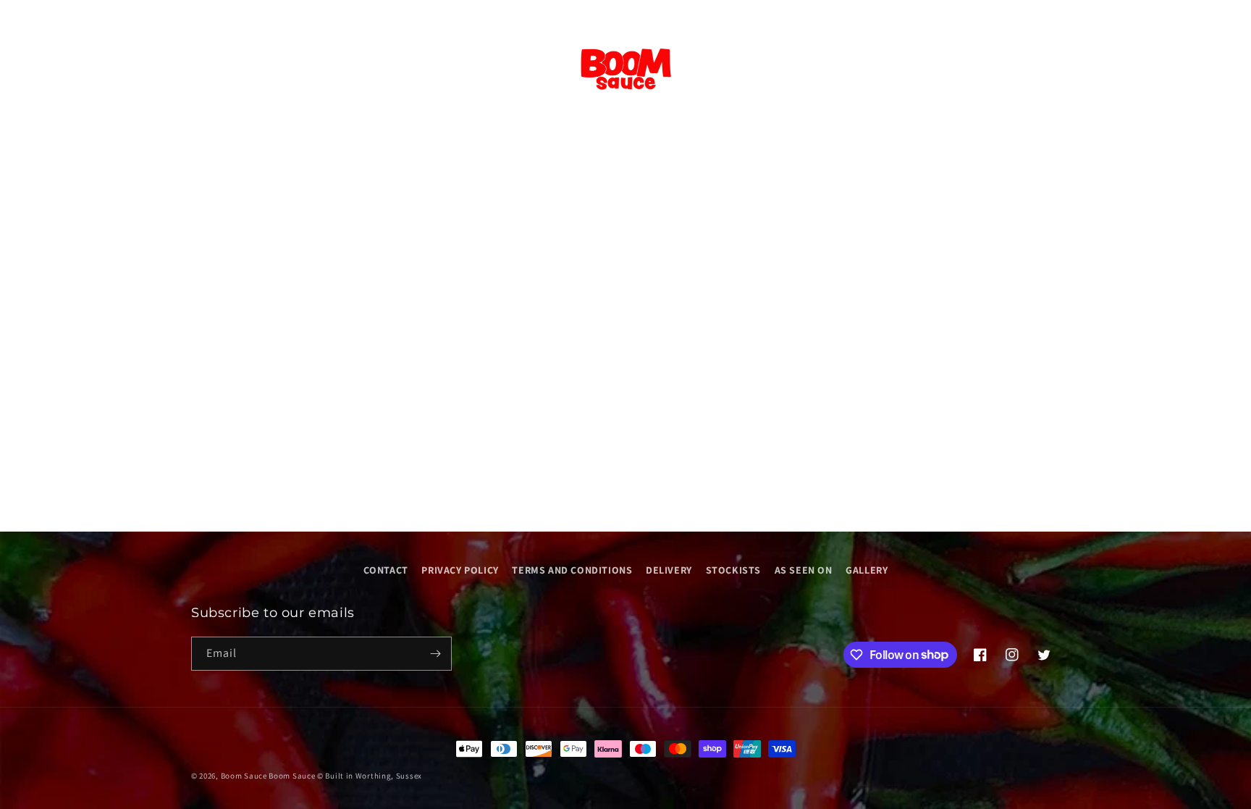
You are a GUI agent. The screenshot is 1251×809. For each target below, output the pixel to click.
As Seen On (804, 570)
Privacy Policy (459, 570)
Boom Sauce (244, 776)
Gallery (867, 570)
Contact (385, 570)
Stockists (733, 570)
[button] (30, 69)
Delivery (669, 570)
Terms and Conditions (572, 570)
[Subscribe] (435, 654)
